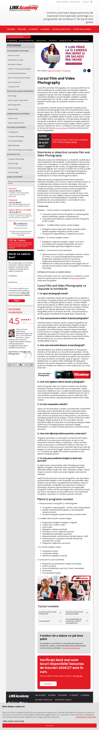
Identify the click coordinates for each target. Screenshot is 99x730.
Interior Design (13, 163)
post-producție (61, 128)
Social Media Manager (15, 141)
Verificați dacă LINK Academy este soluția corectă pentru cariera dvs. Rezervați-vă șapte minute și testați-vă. (20, 245)
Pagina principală (53, 70)
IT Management (13, 132)
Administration (41, 40)
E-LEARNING (45, 29)
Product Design (13, 172)
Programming (12, 40)
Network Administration (16, 123)
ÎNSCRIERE (11, 29)
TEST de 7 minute (17, 240)
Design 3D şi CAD (65, 40)
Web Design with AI (14, 105)
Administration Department (18, 114)
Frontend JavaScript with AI (17, 73)
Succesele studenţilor (15, 310)
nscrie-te (48, 684)
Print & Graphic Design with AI (18, 100)
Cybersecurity (12, 118)
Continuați (55, 717)
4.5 (14, 321)
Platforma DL (75, 2)
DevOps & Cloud (13, 55)
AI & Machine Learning (15, 60)
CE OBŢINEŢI (33, 29)
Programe (66, 70)
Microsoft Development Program (19, 78)
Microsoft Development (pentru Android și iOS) (21, 182)
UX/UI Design (12, 96)
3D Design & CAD (13, 154)
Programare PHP (13, 87)
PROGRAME (22, 29)
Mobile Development (81, 40)
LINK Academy (62, 2)
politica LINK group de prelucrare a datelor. (19, 294)
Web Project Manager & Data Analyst (20, 150)
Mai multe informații (14, 721)
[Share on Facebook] (84, 70)
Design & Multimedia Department (20, 91)
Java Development (14, 82)
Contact (85, 2)
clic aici (79, 676)
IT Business (53, 40)
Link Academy (40, 695)
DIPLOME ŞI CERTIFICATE (61, 29)
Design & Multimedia (26, 40)
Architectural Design (15, 168)
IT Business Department (16, 127)
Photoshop (75, 278)
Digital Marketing (13, 145)
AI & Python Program (15, 64)
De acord (49, 725)
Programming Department (18, 51)
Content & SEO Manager (16, 136)
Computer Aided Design (16, 159)
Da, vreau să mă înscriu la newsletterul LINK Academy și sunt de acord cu (19, 291)
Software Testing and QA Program (19, 69)
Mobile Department (15, 177)
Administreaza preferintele (86, 717)
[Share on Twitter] (89, 70)
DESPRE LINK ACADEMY (82, 29)
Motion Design (71, 142)
